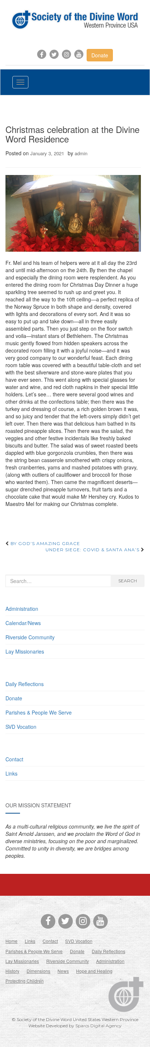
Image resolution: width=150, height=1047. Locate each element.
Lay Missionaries (24, 651)
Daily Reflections (24, 684)
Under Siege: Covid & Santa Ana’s (93, 549)
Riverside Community (30, 637)
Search (127, 580)
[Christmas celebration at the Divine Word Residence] (73, 213)
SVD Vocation (20, 726)
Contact (14, 759)
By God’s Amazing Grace (44, 543)
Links (11, 773)
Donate (99, 55)
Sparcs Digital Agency (98, 1025)
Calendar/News (23, 623)
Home (11, 941)
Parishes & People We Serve (38, 712)
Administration (21, 608)
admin (81, 153)
